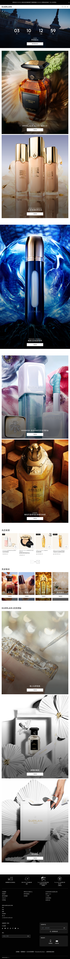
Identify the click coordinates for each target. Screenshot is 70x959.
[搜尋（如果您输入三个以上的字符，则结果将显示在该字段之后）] (62, 7)
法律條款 (18, 951)
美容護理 (4, 913)
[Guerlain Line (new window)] (5, 928)
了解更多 (43, 885)
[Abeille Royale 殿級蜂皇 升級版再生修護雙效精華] (60, 541)
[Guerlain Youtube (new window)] (2, 928)
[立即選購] (15, 547)
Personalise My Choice (40, 951)
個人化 (3, 915)
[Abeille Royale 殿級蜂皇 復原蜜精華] (43, 541)
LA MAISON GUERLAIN (7, 917)
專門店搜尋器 (26, 893)
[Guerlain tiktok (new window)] (10, 928)
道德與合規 (48, 900)
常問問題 (4, 900)
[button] (4, 11)
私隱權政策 (23, 951)
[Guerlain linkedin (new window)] (18, 928)
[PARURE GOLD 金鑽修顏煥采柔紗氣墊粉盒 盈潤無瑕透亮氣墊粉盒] (27, 541)
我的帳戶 (4, 893)
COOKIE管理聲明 (30, 951)
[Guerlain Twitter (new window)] (15, 928)
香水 (3, 907)
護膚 (3, 911)
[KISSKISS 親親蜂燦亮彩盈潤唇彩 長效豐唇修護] (10, 541)
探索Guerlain (48, 893)
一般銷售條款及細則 (50, 951)
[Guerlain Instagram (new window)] (7, 928)
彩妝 (3, 909)
